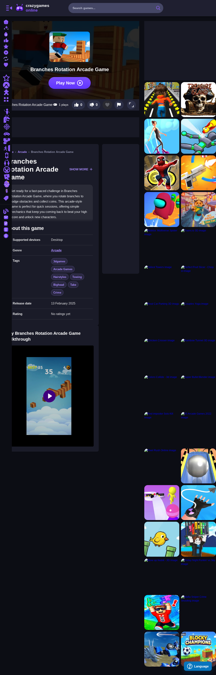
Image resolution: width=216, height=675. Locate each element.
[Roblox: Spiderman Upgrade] (161, 172)
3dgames (59, 261)
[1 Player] (6, 155)
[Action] (6, 77)
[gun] (6, 141)
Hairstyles (59, 277)
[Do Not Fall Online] (161, 209)
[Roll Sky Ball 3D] (198, 465)
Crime (57, 292)
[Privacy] (6, 235)
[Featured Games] (6, 46)
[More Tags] (6, 198)
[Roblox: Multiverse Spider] (161, 246)
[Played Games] (6, 52)
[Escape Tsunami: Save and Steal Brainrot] (161, 612)
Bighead (58, 284)
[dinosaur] (6, 119)
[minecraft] (6, 169)
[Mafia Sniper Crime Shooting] (198, 612)
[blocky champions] (198, 649)
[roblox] (6, 176)
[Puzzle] (6, 92)
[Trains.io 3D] (198, 246)
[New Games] (6, 28)
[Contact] (6, 217)
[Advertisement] (121, 209)
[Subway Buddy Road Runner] (161, 99)
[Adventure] (6, 85)
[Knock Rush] (198, 136)
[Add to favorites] (107, 104)
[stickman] (6, 112)
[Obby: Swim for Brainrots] (198, 539)
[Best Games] (6, 34)
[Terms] (6, 223)
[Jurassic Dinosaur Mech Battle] (161, 649)
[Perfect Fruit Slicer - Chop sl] (198, 282)
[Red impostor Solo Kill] (161, 429)
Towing (77, 277)
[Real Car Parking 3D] (161, 319)
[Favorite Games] (6, 64)
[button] (131, 105)
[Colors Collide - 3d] (161, 392)
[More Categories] (6, 99)
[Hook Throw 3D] (198, 502)
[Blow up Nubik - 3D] (161, 575)
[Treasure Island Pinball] (198, 99)
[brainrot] (6, 191)
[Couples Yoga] (198, 319)
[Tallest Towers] (161, 282)
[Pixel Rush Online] (161, 465)
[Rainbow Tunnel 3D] (198, 356)
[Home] (6, 22)
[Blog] (6, 211)
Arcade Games (62, 269)
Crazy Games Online (32, 8)
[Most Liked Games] (6, 40)
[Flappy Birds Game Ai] (161, 539)
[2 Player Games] (6, 162)
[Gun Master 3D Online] (198, 172)
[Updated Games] (6, 58)
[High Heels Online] (161, 136)
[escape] (6, 148)
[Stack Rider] (161, 502)
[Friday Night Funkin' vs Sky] (198, 575)
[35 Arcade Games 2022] (198, 429)
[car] (6, 133)
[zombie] (6, 184)
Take (73, 284)
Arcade (22, 151)
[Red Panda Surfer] (198, 209)
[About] (6, 229)
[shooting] (6, 126)
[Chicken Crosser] (161, 356)
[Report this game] (119, 104)
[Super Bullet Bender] (198, 392)
